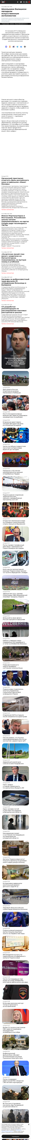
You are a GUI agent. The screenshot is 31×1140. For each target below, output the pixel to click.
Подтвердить (15, 1136)
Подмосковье (5, 23)
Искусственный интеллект (22, 23)
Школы (12, 23)
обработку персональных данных (11, 1130)
